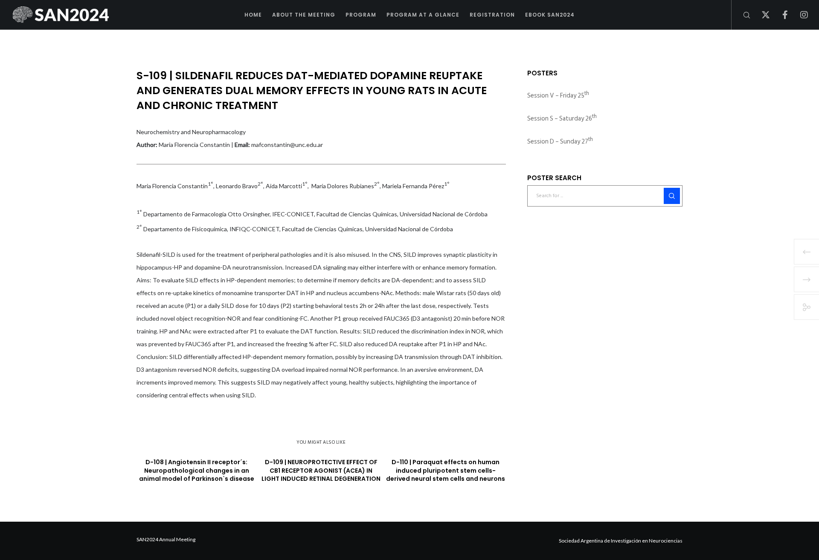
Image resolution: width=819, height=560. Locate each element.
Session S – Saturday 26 (562, 118)
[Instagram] (798, 15)
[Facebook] (779, 15)
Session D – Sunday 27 (560, 141)
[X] (760, 15)
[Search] (741, 15)
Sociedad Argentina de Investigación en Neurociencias (620, 540)
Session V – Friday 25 (558, 95)
